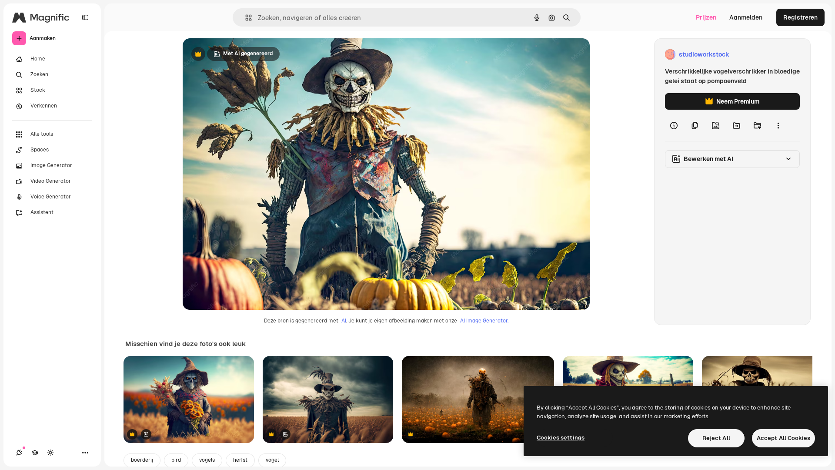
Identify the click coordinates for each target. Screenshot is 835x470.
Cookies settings (560, 437)
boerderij (142, 460)
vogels (207, 460)
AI (343, 320)
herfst (240, 460)
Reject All (716, 438)
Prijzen (706, 17)
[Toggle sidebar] (85, 17)
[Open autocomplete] (245, 17)
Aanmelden (745, 17)
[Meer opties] (778, 125)
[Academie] (35, 453)
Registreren (800, 17)
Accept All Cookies (783, 438)
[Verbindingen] (19, 453)
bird (176, 460)
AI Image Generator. (484, 320)
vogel (272, 460)
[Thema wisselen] (50, 453)
